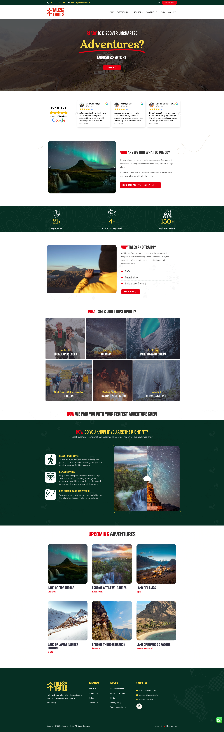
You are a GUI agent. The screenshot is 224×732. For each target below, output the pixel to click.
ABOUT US (138, 12)
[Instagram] (159, 3)
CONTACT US (151, 12)
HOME (111, 12)
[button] (180, 114)
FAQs (163, 12)
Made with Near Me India (166, 726)
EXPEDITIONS (122, 12)
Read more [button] (83, 124)
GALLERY (172, 12)
